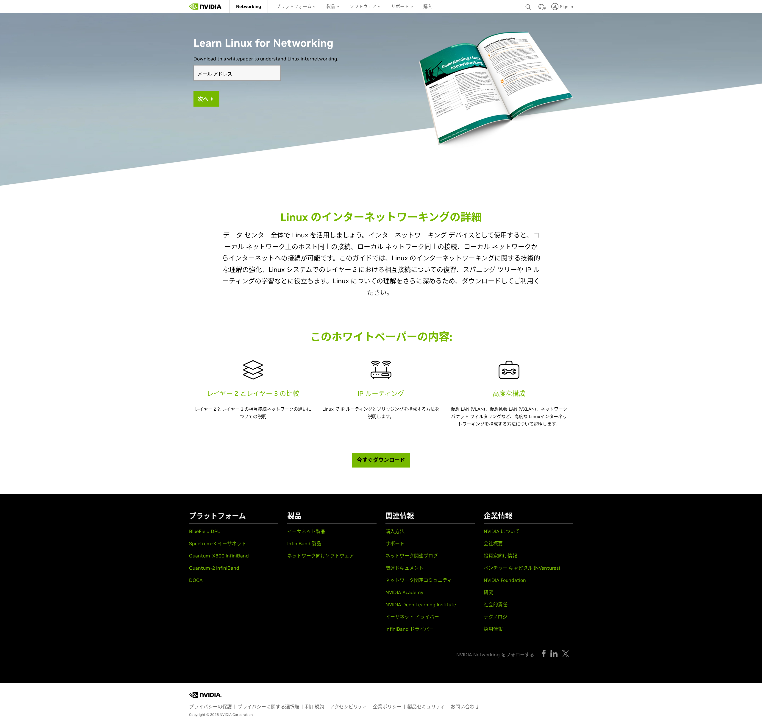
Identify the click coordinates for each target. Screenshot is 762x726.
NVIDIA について (502, 531)
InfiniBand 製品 (304, 543)
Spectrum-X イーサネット (217, 543)
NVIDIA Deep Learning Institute (420, 604)
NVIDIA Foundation (505, 580)
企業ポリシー (387, 707)
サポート (400, 6)
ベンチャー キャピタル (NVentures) (522, 568)
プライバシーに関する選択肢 (268, 707)
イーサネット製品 (306, 531)
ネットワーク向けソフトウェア (320, 556)
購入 (427, 6)
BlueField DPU (205, 531)
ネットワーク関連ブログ (411, 556)
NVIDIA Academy (404, 592)
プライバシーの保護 (210, 707)
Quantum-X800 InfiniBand (219, 556)
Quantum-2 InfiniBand (214, 568)
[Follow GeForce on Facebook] (543, 653)
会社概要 (493, 543)
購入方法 (395, 531)
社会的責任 (496, 604)
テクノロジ (495, 617)
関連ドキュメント (404, 568)
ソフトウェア (364, 6)
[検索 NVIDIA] (529, 5)
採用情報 (493, 629)
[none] (529, 6)
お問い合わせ (465, 707)
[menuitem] (248, 6)
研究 (488, 592)
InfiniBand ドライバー (409, 629)
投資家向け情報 (500, 556)
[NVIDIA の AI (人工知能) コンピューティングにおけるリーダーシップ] (205, 6)
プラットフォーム (294, 6)
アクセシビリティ (348, 707)
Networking (248, 6)
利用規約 (314, 707)
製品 (331, 6)
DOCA (196, 580)
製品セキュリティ (426, 707)
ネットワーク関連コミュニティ (418, 580)
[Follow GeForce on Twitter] (565, 653)
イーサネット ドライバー (412, 617)
